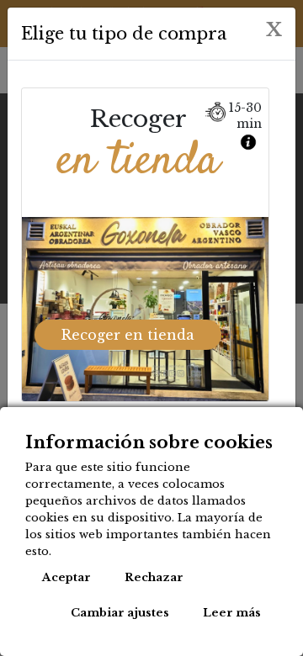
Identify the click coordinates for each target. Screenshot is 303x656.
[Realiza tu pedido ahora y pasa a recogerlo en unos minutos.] (250, 137)
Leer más (232, 613)
